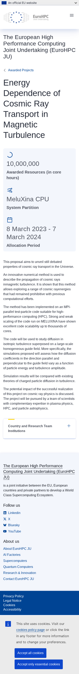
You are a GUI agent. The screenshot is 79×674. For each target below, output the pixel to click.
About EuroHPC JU (17, 548)
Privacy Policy (13, 596)
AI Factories (11, 554)
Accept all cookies (30, 653)
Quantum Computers (18, 567)
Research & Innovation (19, 573)
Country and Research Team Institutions (30, 428)
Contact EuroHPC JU (18, 579)
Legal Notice (12, 600)
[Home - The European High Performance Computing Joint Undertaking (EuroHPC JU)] (34, 17)
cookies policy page (30, 630)
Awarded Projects (21, 70)
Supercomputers (15, 560)
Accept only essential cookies (38, 664)
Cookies (9, 605)
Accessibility (12, 609)
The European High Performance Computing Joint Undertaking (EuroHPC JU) (39, 471)
